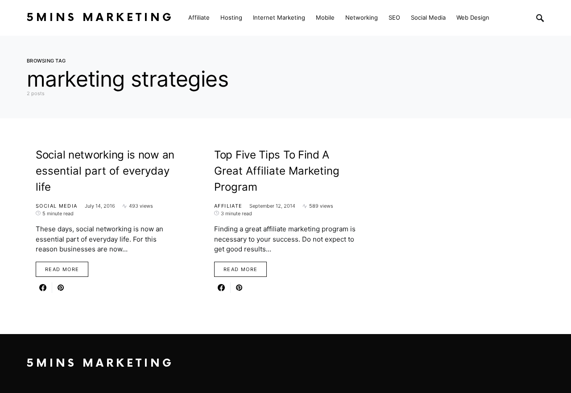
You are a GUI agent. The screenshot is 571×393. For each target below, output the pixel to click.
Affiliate (228, 206)
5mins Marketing (100, 17)
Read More (62, 269)
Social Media (57, 206)
